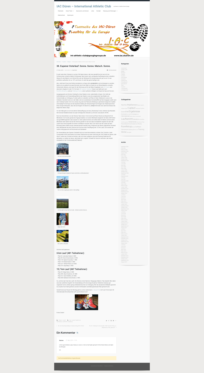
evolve (92, 365)
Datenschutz (61, 15)
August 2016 (124, 243)
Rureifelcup (70, 321)
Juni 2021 (123, 179)
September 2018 (125, 209)
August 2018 (124, 210)
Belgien (69, 61)
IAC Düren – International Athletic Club (84, 6)
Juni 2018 (123, 213)
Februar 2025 (124, 149)
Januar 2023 (124, 170)
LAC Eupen (106, 87)
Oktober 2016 (124, 240)
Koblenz (134, 116)
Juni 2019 (123, 196)
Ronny (140, 124)
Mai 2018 (123, 215)
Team (122, 85)
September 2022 (125, 173)
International (59, 321)
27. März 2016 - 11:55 (71, 340)
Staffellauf (138, 127)
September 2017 (125, 226)
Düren (123, 112)
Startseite (60, 11)
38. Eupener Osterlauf (85, 89)
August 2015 (124, 262)
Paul (143, 122)
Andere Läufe (124, 69)
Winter (124, 132)
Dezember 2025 (124, 146)
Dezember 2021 (124, 176)
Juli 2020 (123, 182)
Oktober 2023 (124, 159)
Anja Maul (74, 70)
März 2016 (123, 251)
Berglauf (123, 72)
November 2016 (124, 238)
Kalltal (131, 116)
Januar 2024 (124, 157)
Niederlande (124, 80)
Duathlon (123, 75)
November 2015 (124, 257)
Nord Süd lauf (139, 122)
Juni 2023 (123, 163)
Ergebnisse (78, 320)
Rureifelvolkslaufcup (62, 91)
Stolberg (131, 129)
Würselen (129, 132)
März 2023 (123, 168)
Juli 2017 (123, 229)
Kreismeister (124, 77)
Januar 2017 (124, 235)
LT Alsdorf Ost (96, 290)
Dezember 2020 (124, 181)
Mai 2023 (123, 165)
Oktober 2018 (124, 207)
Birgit (126, 108)
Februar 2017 (124, 233)
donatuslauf (138, 108)
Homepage (134, 114)
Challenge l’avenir (77, 91)
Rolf (130, 124)
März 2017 (123, 232)
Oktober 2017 (124, 224)
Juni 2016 (123, 246)
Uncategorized (124, 90)
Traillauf (123, 86)
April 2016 (123, 249)
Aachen (124, 105)
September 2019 (125, 191)
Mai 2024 (123, 154)
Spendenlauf (124, 83)
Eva (127, 114)
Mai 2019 (123, 198)
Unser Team (69, 11)
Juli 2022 (123, 174)
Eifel (127, 112)
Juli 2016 (123, 244)
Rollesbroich (134, 124)
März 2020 (123, 184)
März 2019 (123, 201)
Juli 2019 (123, 194)
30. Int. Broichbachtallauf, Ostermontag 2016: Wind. (71, 326)
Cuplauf (64, 61)
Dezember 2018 (124, 205)
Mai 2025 (123, 148)
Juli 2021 (123, 177)
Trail (137, 129)
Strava (134, 129)
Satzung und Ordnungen (109, 11)
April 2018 (123, 216)
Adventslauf (124, 68)
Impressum (70, 15)
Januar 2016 (124, 254)
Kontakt (99, 11)
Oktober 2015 (124, 258)
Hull (138, 114)
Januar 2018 (124, 221)
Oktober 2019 (124, 190)
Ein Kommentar (112, 70)
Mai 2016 (123, 247)
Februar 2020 (124, 185)
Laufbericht (64, 321)
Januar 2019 (124, 204)
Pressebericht (124, 82)
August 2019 (124, 193)
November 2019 (124, 188)
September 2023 (125, 160)
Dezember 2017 (124, 223)
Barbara (134, 105)
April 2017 (123, 230)
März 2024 (123, 156)
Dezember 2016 (124, 237)
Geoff (130, 114)
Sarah (133, 126)
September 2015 (125, 260)
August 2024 (124, 152)
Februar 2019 (124, 202)
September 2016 (125, 241)
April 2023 (123, 166)
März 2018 (123, 218)
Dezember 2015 (124, 255)
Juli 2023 (123, 162)
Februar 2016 (124, 252)
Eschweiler (124, 114)
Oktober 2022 (124, 171)
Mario (127, 122)
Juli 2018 (123, 212)
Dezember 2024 (124, 151)
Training (141, 129)
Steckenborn (125, 129)
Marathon (123, 79)
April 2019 (123, 199)
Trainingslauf (124, 88)
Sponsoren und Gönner (82, 11)
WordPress (111, 365)
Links (92, 11)
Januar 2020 (124, 187)
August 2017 (124, 227)
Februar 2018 (124, 219)
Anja (70, 320)
